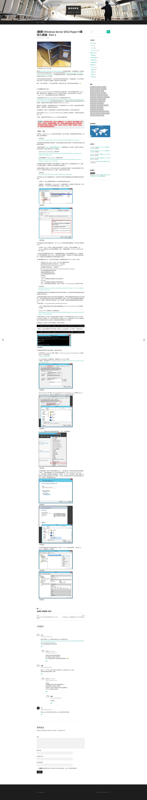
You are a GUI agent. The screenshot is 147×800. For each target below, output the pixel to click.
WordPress (101, 111)
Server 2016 (93, 103)
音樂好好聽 (93, 62)
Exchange (97, 89)
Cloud (92, 45)
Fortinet (103, 89)
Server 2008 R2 (101, 99)
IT (102, 91)
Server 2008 (94, 99)
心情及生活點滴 (93, 57)
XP (107, 111)
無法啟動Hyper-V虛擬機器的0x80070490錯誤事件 (73, 616)
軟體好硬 (93, 76)
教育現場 (93, 55)
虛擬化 (50, 611)
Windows (93, 107)
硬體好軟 (93, 69)
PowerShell (93, 97)
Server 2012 (45, 611)
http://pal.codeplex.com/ (45, 356)
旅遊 (92, 115)
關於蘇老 (43, 22)
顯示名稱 (39, 750)
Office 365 (99, 95)
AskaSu (95, 174)
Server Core (93, 105)
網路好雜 (93, 71)
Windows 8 (93, 109)
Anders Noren (104, 792)
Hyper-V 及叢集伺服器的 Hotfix (53, 147)
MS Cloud (93, 93)
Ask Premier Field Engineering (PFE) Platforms (51, 71)
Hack (92, 91)
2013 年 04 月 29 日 (41, 37)
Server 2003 (106, 97)
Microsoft (92, 43)
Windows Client (94, 50)
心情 (107, 113)
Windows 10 (100, 109)
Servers (40, 608)
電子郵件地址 (40, 756)
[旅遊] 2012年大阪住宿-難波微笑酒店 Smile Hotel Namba (47, 617)
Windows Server (94, 111)
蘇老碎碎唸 (73, 8)
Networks (93, 95)
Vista (106, 105)
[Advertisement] (100, 191)
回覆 (41, 646)
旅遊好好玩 (93, 59)
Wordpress (93, 67)
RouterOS (99, 97)
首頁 (38, 22)
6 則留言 (47, 37)
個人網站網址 (40, 762)
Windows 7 (100, 107)
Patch (105, 95)
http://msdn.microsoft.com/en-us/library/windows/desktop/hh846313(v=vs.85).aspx (58, 140)
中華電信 (93, 113)
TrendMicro (100, 105)
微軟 (102, 113)
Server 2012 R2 (101, 101)
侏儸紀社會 (92, 52)
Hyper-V (39, 611)
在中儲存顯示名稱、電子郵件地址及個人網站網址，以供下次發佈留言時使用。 (58, 768)
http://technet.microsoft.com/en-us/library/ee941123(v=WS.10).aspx (55, 174)
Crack (92, 89)
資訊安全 (93, 74)
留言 (38, 736)
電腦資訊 (92, 64)
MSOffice (103, 93)
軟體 (102, 115)
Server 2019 (100, 103)
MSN (98, 93)
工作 (98, 113)
